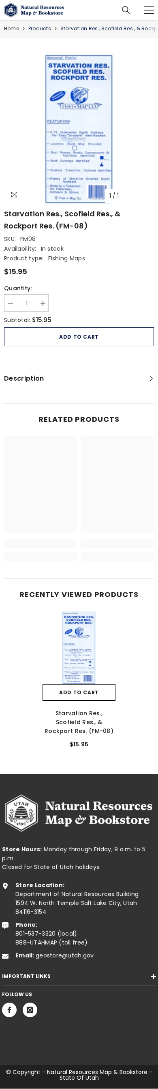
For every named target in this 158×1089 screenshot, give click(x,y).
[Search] (126, 10)
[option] (79, 129)
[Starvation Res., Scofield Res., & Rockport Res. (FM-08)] (79, 648)
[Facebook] (9, 1010)
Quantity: (18, 288)
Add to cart (79, 336)
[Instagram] (30, 1010)
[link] (40, 543)
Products (39, 28)
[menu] (149, 10)
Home (11, 28)
